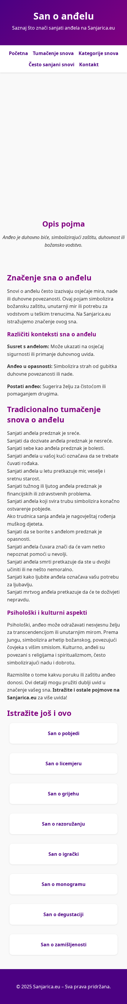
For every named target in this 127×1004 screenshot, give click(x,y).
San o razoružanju (63, 824)
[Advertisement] (63, 145)
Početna (18, 53)
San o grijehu (63, 793)
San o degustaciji (63, 914)
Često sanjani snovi (51, 64)
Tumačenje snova (53, 53)
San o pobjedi (63, 733)
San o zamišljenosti (64, 944)
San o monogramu (64, 884)
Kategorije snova (98, 53)
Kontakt (89, 64)
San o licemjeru (63, 763)
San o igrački (63, 854)
